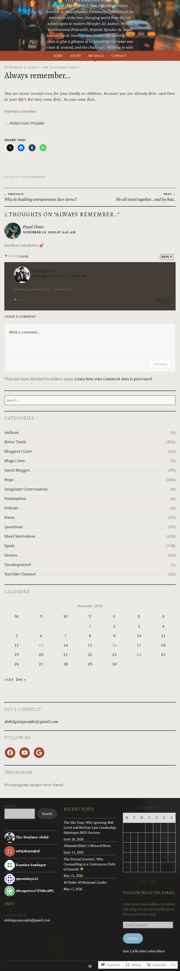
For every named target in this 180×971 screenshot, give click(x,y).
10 (139, 635)
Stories (10, 555)
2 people (24, 256)
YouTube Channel (20, 573)
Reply (166, 257)
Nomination (15, 498)
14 (65, 645)
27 (41, 664)
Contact (119, 56)
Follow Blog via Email (149, 892)
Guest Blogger (17, 470)
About (75, 56)
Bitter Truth (15, 441)
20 (41, 654)
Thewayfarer (43, 270)
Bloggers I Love (18, 451)
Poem (9, 517)
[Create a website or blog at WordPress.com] (90, 966)
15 (90, 645)
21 (65, 654)
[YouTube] (24, 752)
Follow (133, 938)
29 (90, 664)
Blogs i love (14, 460)
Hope (9, 479)
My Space (96, 56)
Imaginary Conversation (26, 489)
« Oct (8, 679)
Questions (13, 526)
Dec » (21, 679)
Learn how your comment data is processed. (114, 378)
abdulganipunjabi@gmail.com (31, 721)
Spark (9, 545)
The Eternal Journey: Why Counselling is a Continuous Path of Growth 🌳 (89, 864)
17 (139, 645)
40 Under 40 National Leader (85, 882)
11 (163, 635)
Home (58, 56)
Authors (11, 432)
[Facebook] (10, 752)
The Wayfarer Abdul (60, 67)
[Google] (39, 752)
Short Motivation (33, 177)
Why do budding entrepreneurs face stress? (40, 197)
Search (10, 806)
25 (163, 654)
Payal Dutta (33, 226)
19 (16, 654)
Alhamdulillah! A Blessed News (87, 845)
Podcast (11, 507)
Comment (160, 364)
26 (16, 664)
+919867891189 (15, 915)
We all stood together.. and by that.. (146, 197)
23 (114, 654)
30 (114, 664)
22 (90, 654)
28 (65, 664)
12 (16, 645)
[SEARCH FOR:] (90, 400)
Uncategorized (17, 564)
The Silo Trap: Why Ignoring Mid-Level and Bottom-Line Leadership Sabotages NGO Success (90, 827)
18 (163, 645)
